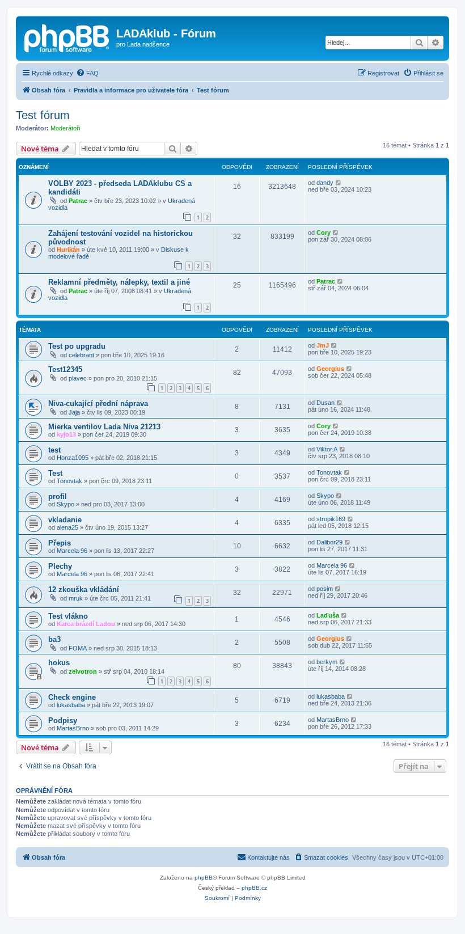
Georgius (330, 368)
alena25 (67, 527)
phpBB (204, 877)
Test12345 (65, 369)
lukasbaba (71, 704)
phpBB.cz (254, 888)
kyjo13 (66, 434)
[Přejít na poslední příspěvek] (339, 182)
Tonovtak (69, 480)
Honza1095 (72, 457)
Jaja (74, 412)
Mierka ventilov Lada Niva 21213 (104, 426)
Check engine (72, 697)
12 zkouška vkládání (83, 589)
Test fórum (43, 115)
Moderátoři (65, 128)
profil (57, 496)
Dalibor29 (329, 542)
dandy (324, 182)
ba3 (54, 639)
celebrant (81, 355)
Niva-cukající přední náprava (98, 403)
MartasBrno (73, 728)
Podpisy (62, 720)
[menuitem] (87, 73)
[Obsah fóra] (67, 37)
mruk (76, 598)
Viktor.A (326, 449)
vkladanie (65, 519)
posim (324, 588)
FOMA (78, 648)
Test (55, 473)
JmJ (322, 345)
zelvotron (83, 671)
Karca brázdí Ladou (86, 623)
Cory (323, 232)
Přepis (59, 543)
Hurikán (68, 249)
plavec (78, 378)
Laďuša (327, 615)
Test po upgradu (76, 346)
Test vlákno (68, 616)
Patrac (78, 200)
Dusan (325, 402)
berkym (326, 661)
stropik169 (330, 518)
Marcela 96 (72, 550)
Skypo (65, 504)
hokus (59, 662)
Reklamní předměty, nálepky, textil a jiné (119, 282)
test (54, 450)
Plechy (60, 566)
